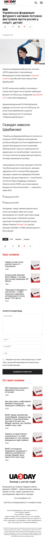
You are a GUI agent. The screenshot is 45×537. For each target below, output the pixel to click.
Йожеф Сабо (22, 224)
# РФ (11, 239)
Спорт (5, 9)
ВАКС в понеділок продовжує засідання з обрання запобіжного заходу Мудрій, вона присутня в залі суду (16, 453)
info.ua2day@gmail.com (22, 498)
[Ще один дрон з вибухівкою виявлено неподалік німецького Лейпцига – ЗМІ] (37, 405)
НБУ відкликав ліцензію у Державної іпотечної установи (17, 390)
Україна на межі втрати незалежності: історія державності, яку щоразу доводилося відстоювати (17, 437)
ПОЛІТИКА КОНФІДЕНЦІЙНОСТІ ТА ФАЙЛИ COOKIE (23, 503)
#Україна (18, 239)
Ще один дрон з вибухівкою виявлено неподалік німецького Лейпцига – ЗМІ (18, 403)
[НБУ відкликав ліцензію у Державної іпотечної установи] (37, 391)
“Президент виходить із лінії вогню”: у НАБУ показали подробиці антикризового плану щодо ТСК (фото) (16, 294)
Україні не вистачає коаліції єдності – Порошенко (14, 264)
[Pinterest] (24, 26)
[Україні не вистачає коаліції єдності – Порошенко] (35, 265)
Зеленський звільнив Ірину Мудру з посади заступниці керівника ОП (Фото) (16, 278)
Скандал (26, 239)
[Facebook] (12, 26)
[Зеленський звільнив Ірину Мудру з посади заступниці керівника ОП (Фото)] (35, 278)
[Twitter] (18, 26)
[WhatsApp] (30, 26)
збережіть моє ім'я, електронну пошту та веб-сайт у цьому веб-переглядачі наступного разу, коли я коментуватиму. (21, 362)
